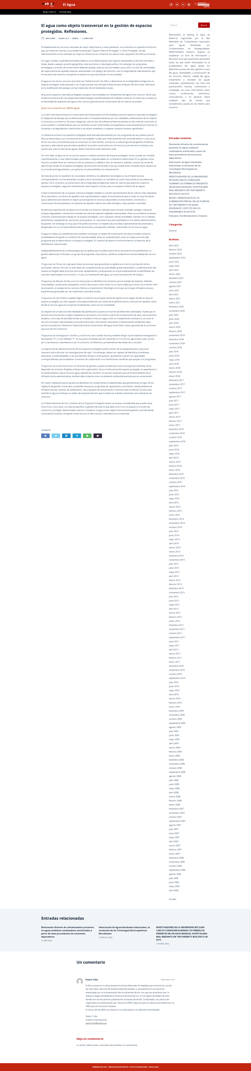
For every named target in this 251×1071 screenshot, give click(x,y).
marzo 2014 (174, 547)
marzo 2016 (174, 461)
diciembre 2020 (176, 306)
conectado (104, 1045)
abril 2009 (174, 743)
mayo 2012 (174, 604)
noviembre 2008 (177, 763)
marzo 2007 (174, 845)
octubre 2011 (175, 633)
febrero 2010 (175, 702)
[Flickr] (183, 5)
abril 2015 (174, 502)
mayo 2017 (174, 408)
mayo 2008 (174, 788)
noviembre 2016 (177, 433)
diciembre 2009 (176, 710)
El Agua (69, 4)
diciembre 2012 (176, 588)
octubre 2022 (175, 253)
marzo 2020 (174, 327)
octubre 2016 (175, 437)
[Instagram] (189, 5)
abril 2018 (174, 363)
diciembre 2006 (176, 857)
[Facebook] (171, 5)
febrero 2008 (175, 800)
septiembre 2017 (177, 392)
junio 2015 (174, 494)
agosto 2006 (175, 874)
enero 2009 (174, 755)
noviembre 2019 (177, 335)
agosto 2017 (175, 396)
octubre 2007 (175, 817)
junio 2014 (174, 535)
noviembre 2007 (177, 812)
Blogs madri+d (49, 11)
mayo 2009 (174, 739)
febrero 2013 (175, 584)
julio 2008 (173, 780)
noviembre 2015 (177, 478)
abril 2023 (174, 245)
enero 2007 (174, 853)
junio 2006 (174, 882)
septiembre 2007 (177, 821)
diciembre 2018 (176, 339)
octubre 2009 (175, 718)
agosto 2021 (175, 286)
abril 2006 (174, 890)
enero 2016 (174, 470)
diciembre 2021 (176, 278)
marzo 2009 (174, 747)
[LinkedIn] (66, 435)
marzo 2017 (174, 416)
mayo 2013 (174, 572)
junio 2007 (174, 833)
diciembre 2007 (176, 808)
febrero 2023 (175, 249)
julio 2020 (173, 314)
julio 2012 (173, 596)
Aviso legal (154, 1067)
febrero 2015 (175, 510)
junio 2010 (174, 686)
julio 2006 (173, 878)
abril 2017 (174, 412)
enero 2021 (174, 302)
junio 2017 (174, 404)
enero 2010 (174, 706)
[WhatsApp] (87, 435)
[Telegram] (77, 435)
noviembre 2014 (177, 523)
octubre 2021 (175, 282)
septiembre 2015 (177, 486)
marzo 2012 (174, 612)
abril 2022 (174, 270)
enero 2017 (174, 425)
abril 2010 (174, 694)
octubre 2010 (175, 674)
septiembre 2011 (177, 637)
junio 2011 (174, 641)
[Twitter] (177, 5)
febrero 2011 (175, 657)
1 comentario (87, 38)
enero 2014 (174, 551)
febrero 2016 (175, 465)
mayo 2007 (174, 837)
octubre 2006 (175, 865)
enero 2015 (174, 514)
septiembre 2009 (177, 723)
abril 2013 (174, 576)
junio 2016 (174, 449)
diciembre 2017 (176, 380)
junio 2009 (174, 735)
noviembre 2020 (177, 310)
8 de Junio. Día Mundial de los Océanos (188, 215)
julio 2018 (173, 351)
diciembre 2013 (176, 555)
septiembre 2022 (177, 257)
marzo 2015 (174, 506)
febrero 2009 (175, 751)
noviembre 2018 (177, 343)
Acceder (172, 899)
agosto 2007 (175, 825)
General (75, 38)
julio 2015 (173, 490)
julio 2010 (173, 682)
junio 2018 (174, 355)
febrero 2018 (175, 372)
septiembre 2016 (177, 441)
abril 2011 (174, 649)
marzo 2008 (174, 796)
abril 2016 (174, 457)
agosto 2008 (175, 776)
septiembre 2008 (177, 772)
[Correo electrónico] (97, 435)
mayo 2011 (174, 645)
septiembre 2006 (177, 870)
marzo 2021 (174, 298)
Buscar (204, 25)
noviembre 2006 (177, 861)
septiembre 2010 (177, 678)
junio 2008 (174, 784)
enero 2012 (174, 621)
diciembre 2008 (176, 759)
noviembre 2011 (177, 629)
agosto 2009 (175, 727)
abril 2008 (174, 792)
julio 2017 (173, 400)
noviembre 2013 (177, 559)
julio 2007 (173, 829)
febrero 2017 (175, 421)
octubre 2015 (175, 482)
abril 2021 (174, 294)
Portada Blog (65, 11)
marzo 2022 (174, 274)
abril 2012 (174, 608)
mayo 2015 (174, 498)
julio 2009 (173, 731)
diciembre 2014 (176, 519)
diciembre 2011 (176, 625)
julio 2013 (173, 563)
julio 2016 (173, 445)
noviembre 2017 (177, 384)
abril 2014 (174, 543)
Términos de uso (99, 1067)
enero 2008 (174, 804)
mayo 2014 (174, 539)
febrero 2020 (175, 331)
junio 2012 (174, 600)
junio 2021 (174, 290)
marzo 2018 (174, 367)
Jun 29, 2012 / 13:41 (168, 980)
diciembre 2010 (176, 665)
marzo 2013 (174, 580)
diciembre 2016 (176, 429)
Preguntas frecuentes (118, 1067)
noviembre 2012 (177, 592)
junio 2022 (174, 261)
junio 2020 (174, 319)
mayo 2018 (174, 359)
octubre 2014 (175, 527)
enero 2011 (174, 661)
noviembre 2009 (177, 714)
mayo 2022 (174, 266)
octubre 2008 (175, 768)
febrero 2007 (175, 849)
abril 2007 (174, 841)
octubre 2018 (175, 347)
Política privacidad (138, 1067)
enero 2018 (174, 376)
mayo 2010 (174, 690)
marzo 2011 (174, 653)
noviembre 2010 (177, 670)
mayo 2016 (174, 453)
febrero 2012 (175, 617)
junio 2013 (174, 567)
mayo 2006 (174, 886)
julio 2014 (173, 531)
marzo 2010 (174, 698)
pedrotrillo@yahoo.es (96, 1023)
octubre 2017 (175, 388)
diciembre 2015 (176, 474)
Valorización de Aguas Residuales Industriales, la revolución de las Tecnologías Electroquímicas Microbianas (185, 167)
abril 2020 (174, 323)
